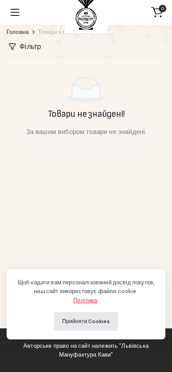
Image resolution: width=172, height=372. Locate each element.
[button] (157, 12)
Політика (85, 300)
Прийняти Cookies (85, 321)
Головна (18, 32)
